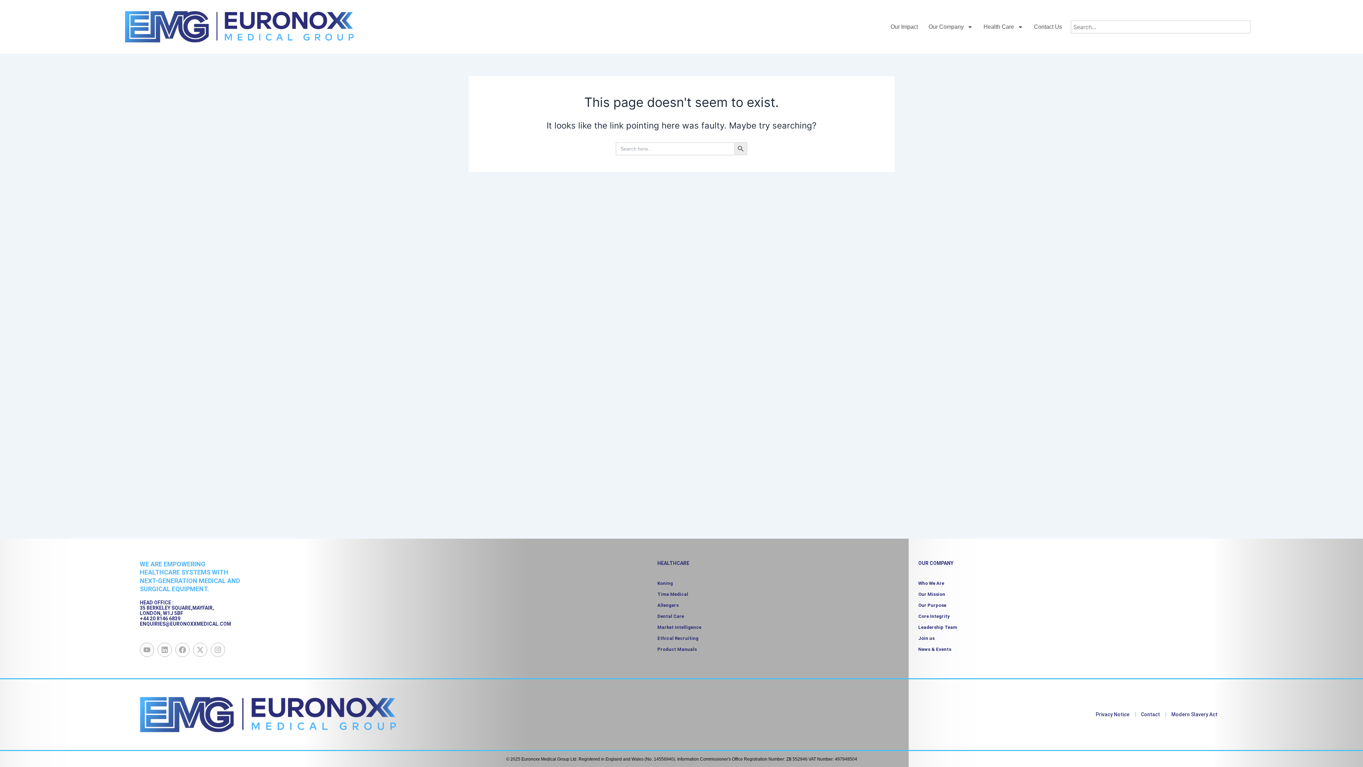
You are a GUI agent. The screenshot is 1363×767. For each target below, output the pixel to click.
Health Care (999, 27)
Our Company (946, 27)
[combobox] (1160, 27)
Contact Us (1048, 27)
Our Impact (904, 27)
